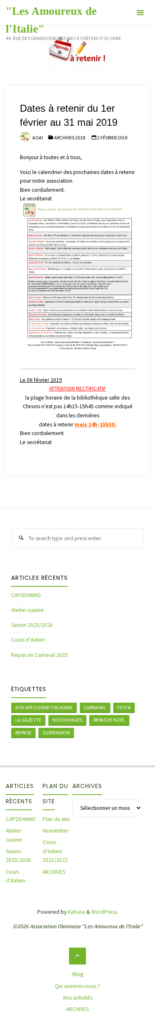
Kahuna (76, 911)
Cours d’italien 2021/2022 (55, 851)
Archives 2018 (69, 137)
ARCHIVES (54, 871)
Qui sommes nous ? (77, 986)
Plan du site (56, 819)
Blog (77, 974)
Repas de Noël (109, 720)
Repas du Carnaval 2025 (39, 655)
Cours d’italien (28, 639)
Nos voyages (67, 720)
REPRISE (23, 732)
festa (124, 707)
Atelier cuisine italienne (44, 707)
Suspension (56, 732)
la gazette (28, 720)
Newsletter (55, 830)
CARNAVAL (95, 707)
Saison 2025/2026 (32, 624)
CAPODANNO (26, 595)
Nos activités (77, 997)
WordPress (104, 911)
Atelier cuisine (27, 610)
